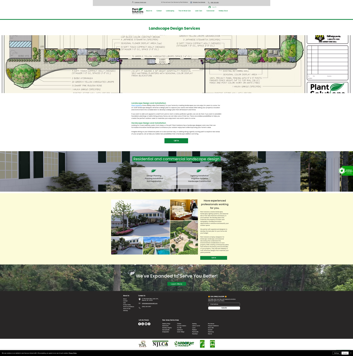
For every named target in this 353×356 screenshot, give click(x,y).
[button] (170, 11)
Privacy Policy (73, 353)
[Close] (351, 353)
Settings (336, 353)
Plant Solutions (136, 105)
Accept (345, 353)
